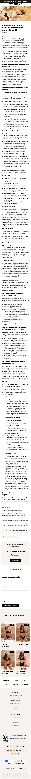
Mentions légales (17, 720)
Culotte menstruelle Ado (15, 698)
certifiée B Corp (22, 735)
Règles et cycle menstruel (10, 537)
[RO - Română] (15, 753)
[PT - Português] (12, 753)
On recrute (15, 717)
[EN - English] (11, 750)
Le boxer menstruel (22, 671)
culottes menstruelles (8, 501)
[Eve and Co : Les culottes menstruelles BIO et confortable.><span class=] (15, 4)
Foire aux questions (15, 725)
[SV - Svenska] (18, 753)
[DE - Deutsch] (8, 750)
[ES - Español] (14, 750)
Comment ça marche (15, 700)
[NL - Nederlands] (23, 750)
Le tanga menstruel (7, 671)
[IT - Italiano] (20, 750)
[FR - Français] (17, 750)
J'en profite (15, 560)
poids (3, 284)
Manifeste (15, 706)
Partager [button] (6, 36)
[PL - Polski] (26, 750)
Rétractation (15, 722)
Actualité (15, 708)
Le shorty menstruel (22, 644)
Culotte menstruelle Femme (15, 695)
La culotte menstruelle (5, 645)
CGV (11, 720)
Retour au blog (16, 570)
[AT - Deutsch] (5, 750)
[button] (2, 4)
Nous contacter (15, 728)
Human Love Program (15, 703)
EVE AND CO (17, 770)
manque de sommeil (9, 209)
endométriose (18, 375)
